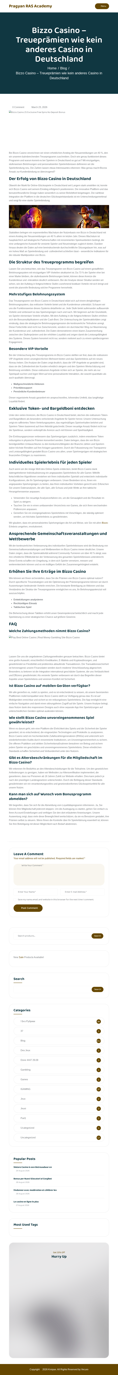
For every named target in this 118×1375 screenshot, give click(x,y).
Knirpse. (52, 1369)
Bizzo (105, 523)
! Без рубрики (28, 1021)
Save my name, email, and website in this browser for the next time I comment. (56, 899)
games (24, 1079)
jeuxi (23, 1108)
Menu (103, 6)
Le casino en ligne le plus (26, 1202)
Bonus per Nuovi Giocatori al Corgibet (33, 1179)
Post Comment (29, 908)
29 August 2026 (22, 1170)
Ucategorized (27, 1128)
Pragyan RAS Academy (30, 6)
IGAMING (25, 1089)
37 (22, 1031)
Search (97, 936)
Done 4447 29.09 (29, 1060)
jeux (23, 1099)
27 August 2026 (22, 1205)
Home (52, 68)
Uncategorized (28, 1137)
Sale (21, 957)
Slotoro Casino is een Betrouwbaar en (33, 1167)
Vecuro (84, 1369)
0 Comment (18, 107)
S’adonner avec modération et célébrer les (35, 1190)
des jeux (25, 1050)
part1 (23, 1118)
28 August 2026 (22, 1182)
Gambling (26, 1070)
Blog (63, 68)
